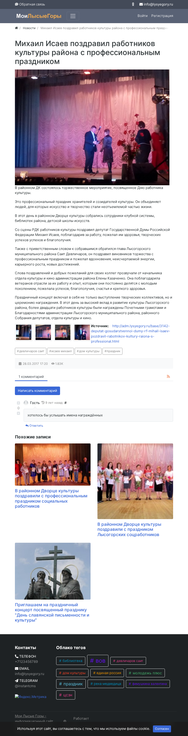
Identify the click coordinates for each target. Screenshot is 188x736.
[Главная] (16, 28)
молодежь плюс (147, 673)
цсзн (67, 694)
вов (99, 660)
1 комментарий (31, 376)
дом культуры (89, 351)
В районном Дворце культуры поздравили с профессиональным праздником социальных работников (51, 498)
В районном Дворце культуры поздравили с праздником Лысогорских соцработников (129, 529)
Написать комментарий (37, 390)
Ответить (35, 425)
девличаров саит (31, 351)
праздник (113, 351)
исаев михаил (61, 351)
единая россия (108, 673)
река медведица (107, 684)
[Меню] (73, 16)
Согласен (162, 728)
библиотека (72, 661)
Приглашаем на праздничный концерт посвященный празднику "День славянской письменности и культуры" (52, 612)
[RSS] (168, 376)
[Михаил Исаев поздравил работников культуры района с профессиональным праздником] (24, 332)
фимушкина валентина (149, 684)
